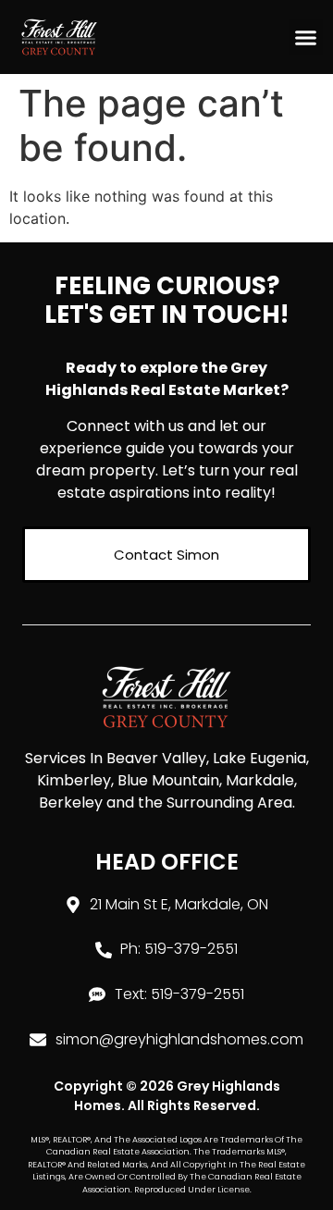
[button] (306, 37)
